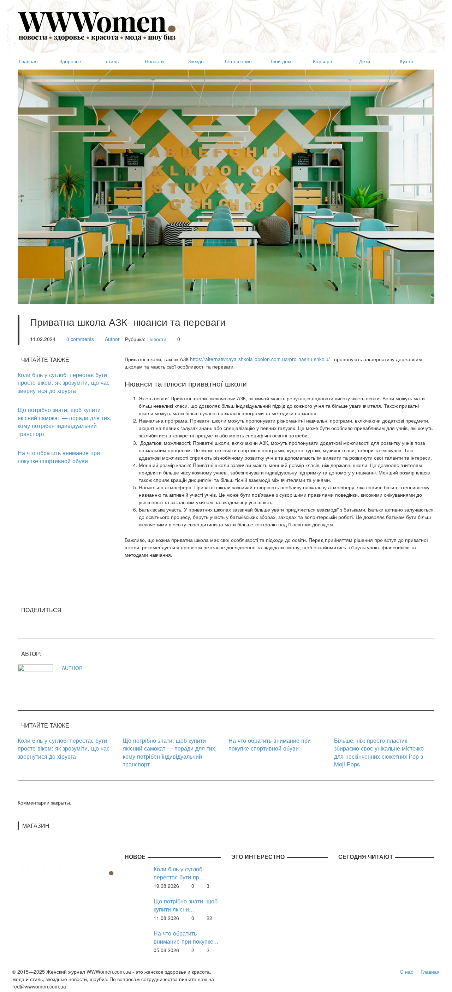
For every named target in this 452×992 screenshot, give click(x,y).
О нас (406, 971)
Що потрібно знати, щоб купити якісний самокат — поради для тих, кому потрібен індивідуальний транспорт (65, 421)
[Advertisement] (305, 23)
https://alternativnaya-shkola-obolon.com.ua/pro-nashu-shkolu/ (260, 359)
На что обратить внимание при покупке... (186, 937)
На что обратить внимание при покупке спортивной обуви (59, 456)
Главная (430, 971)
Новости (156, 338)
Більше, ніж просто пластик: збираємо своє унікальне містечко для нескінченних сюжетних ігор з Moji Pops (379, 752)
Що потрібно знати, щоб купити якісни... (186, 905)
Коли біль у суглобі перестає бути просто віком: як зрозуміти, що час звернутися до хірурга (63, 382)
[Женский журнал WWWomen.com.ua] (97, 25)
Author (112, 338)
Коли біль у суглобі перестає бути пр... (179, 873)
